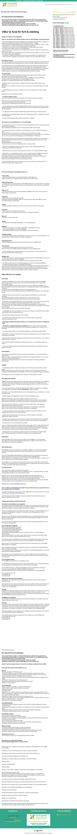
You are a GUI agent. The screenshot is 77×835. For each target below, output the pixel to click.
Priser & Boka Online (53, 4)
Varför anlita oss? (63, 4)
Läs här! (72, 12)
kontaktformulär (17, 819)
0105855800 (13, 817)
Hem (46, 4)
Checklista (71, 4)
